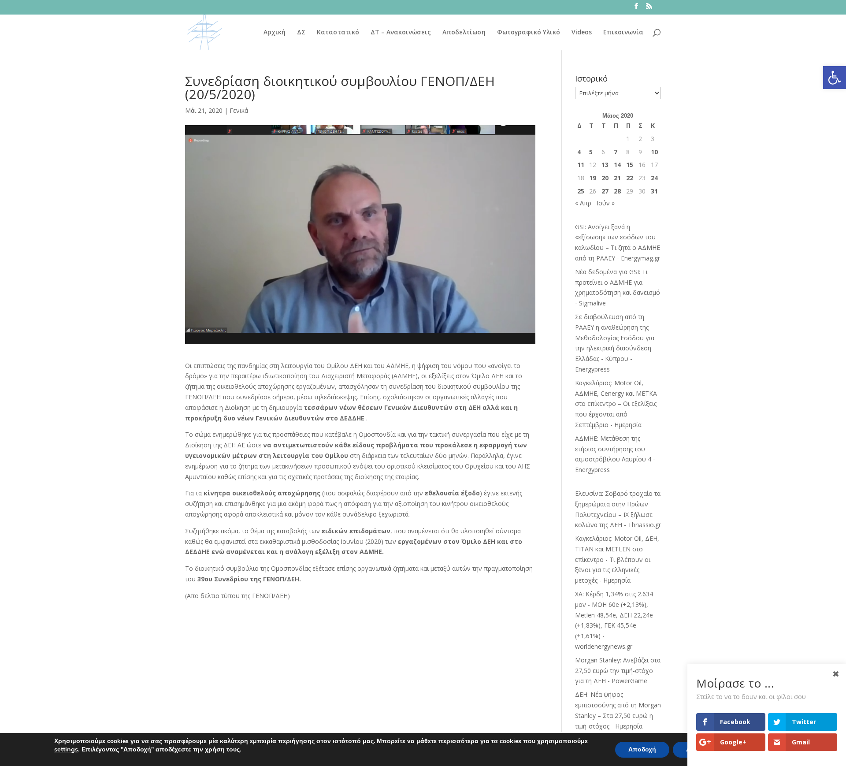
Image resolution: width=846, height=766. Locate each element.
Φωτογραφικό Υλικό (528, 32)
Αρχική (274, 32)
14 (617, 164)
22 (629, 178)
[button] (834, 77)
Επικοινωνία (623, 32)
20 (605, 178)
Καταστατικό (338, 32)
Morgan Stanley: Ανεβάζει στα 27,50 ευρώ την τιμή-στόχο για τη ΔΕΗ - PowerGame (617, 670)
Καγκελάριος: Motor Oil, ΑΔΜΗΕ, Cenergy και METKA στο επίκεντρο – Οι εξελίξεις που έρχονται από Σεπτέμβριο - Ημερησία (616, 404)
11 (580, 164)
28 (617, 191)
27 (605, 191)
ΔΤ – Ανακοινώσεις (401, 32)
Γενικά (239, 110)
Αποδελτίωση (464, 32)
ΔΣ (301, 32)
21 (617, 178)
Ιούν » (606, 203)
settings (66, 749)
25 (580, 191)
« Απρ (583, 203)
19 (592, 178)
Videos (581, 32)
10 (654, 152)
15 (629, 164)
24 (654, 178)
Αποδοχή (642, 749)
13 (605, 164)
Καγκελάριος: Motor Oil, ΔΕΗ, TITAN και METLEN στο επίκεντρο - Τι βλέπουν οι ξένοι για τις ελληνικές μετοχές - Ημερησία (617, 559)
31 (654, 191)
